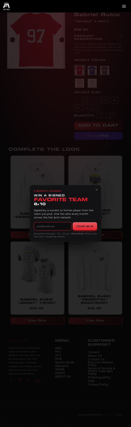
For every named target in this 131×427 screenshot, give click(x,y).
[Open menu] (124, 6)
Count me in (84, 226)
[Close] (96, 190)
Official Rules (77, 233)
